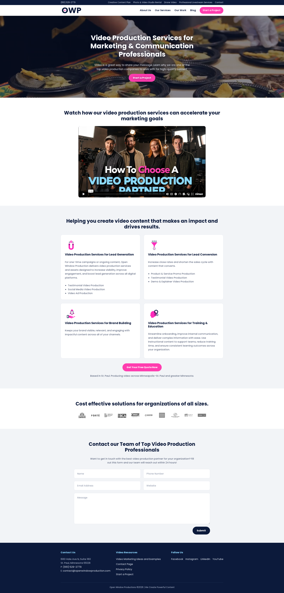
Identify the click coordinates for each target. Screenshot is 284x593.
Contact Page (124, 564)
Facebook (177, 559)
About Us (145, 10)
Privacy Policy (124, 569)
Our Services (163, 10)
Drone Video (170, 2)
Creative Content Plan (119, 2)
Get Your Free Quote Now (142, 367)
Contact (219, 2)
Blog (193, 10)
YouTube (218, 559)
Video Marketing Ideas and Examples (138, 559)
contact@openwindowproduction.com (86, 570)
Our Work (180, 10)
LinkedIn (205, 559)
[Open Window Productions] (71, 10)
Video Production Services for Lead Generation (99, 255)
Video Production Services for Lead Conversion (182, 255)
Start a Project (211, 10)
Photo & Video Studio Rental (147, 2)
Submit (201, 530)
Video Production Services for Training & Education (178, 324)
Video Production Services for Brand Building (98, 323)
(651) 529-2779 (68, 2)
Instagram (191, 559)
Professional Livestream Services (195, 2)
